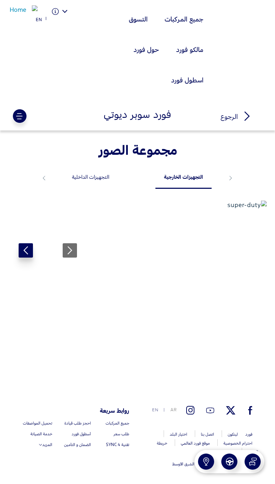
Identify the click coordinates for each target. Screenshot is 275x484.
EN (39, 19)
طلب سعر (230, 458)
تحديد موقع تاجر (177, 458)
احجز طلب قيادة (200, 458)
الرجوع (230, 116)
